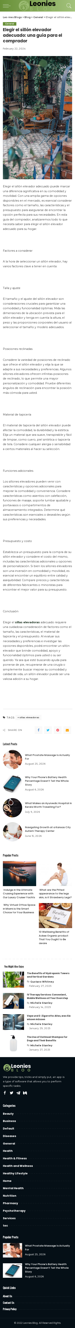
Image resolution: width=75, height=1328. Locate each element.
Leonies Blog (30, 1322)
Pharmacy (10, 1203)
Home (7, 1181)
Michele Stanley (41, 1003)
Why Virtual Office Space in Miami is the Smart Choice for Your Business (19, 908)
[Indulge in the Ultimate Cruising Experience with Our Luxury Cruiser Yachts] (19, 873)
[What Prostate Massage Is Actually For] (12, 759)
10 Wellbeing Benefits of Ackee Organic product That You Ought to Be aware (54, 937)
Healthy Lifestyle (15, 1173)
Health (8, 1151)
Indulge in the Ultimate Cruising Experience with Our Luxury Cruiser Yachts (19, 893)
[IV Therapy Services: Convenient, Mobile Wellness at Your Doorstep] (13, 1001)
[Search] (68, 6)
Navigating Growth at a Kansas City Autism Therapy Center (48, 829)
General (9, 24)
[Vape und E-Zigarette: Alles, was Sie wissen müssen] (13, 1022)
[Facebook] (38, 730)
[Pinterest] (58, 730)
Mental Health (13, 1188)
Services (9, 1218)
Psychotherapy (14, 1211)
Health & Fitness (15, 1158)
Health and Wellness (18, 1166)
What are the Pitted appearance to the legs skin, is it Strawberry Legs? (55, 893)
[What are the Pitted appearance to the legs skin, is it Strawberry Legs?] (55, 873)
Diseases (9, 1136)
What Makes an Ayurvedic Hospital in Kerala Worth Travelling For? (48, 805)
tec (5, 1225)
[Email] (67, 730)
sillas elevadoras (29, 717)
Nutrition (9, 1196)
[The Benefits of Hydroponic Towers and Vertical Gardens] (13, 980)
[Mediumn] (25, 1093)
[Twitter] (48, 730)
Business (9, 1121)
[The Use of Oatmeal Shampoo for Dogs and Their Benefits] (13, 1043)
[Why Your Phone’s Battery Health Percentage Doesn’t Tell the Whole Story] (12, 783)
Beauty (8, 1114)
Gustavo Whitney (42, 982)
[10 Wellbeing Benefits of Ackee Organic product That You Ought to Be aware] (55, 915)
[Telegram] (18, 1093)
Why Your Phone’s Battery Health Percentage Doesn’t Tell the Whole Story (47, 781)
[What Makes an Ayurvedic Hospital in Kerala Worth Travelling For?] (12, 807)
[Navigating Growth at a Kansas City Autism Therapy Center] (12, 831)
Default (8, 1128)
